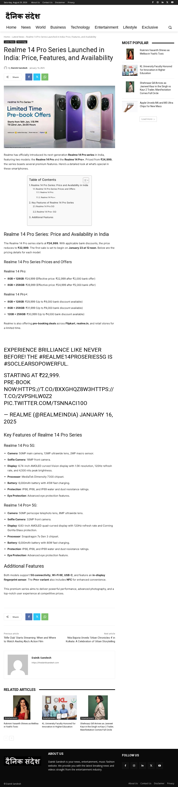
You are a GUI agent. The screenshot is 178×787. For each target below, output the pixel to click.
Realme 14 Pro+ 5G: (46, 211)
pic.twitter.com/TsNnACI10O (45, 403)
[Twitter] (167, 3)
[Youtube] (172, 3)
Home (7, 36)
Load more (146, 119)
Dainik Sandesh (19, 68)
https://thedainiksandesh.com (45, 662)
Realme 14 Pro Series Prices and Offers (55, 189)
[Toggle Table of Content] (84, 180)
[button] (170, 27)
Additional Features (42, 217)
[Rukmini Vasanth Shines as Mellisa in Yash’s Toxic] (21, 707)
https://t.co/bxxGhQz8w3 (54, 389)
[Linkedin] (163, 3)
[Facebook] (153, 3)
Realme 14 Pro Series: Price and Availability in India (59, 185)
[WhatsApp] (44, 77)
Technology (21, 42)
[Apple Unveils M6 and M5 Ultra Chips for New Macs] (130, 106)
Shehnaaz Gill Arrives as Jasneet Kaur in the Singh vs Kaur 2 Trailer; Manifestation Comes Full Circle (97, 726)
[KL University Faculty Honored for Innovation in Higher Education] (59, 707)
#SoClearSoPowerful (35, 363)
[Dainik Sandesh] (6, 68)
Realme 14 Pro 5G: (45, 206)
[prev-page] (6, 738)
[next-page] (11, 738)
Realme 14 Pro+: (48, 197)
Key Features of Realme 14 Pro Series (53, 202)
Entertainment (11, 718)
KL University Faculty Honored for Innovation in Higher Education (156, 70)
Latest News (18, 36)
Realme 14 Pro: (47, 192)
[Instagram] (158, 3)
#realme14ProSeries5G (72, 356)
